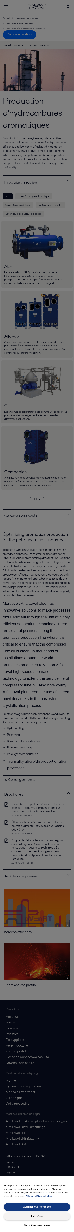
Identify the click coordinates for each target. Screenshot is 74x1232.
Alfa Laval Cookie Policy (39, 1196)
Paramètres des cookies (37, 1225)
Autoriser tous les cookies (37, 1206)
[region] (37, 1204)
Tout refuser (37, 1216)
